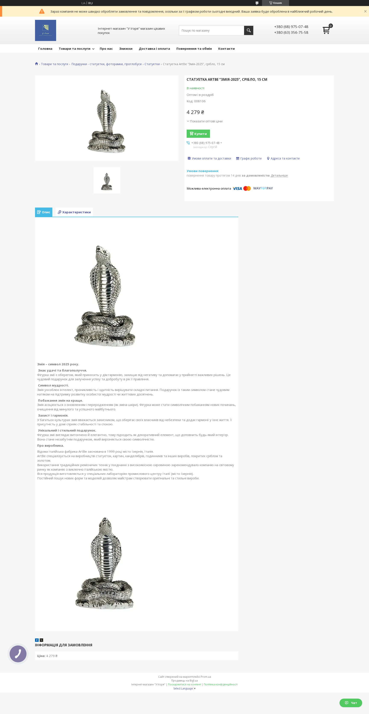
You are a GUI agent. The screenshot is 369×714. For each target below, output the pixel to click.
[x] (41, 640)
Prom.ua (206, 677)
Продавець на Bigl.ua (184, 680)
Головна (45, 48)
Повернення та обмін (194, 48)
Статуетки (152, 64)
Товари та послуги (74, 48)
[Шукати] (248, 30)
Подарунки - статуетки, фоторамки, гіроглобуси (106, 64)
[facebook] (37, 640)
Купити (200, 134)
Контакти (226, 48)
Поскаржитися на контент (184, 684)
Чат (354, 703)
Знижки (125, 48)
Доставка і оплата (154, 48)
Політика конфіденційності (221, 684)
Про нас (106, 48)
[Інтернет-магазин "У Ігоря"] (45, 30)
